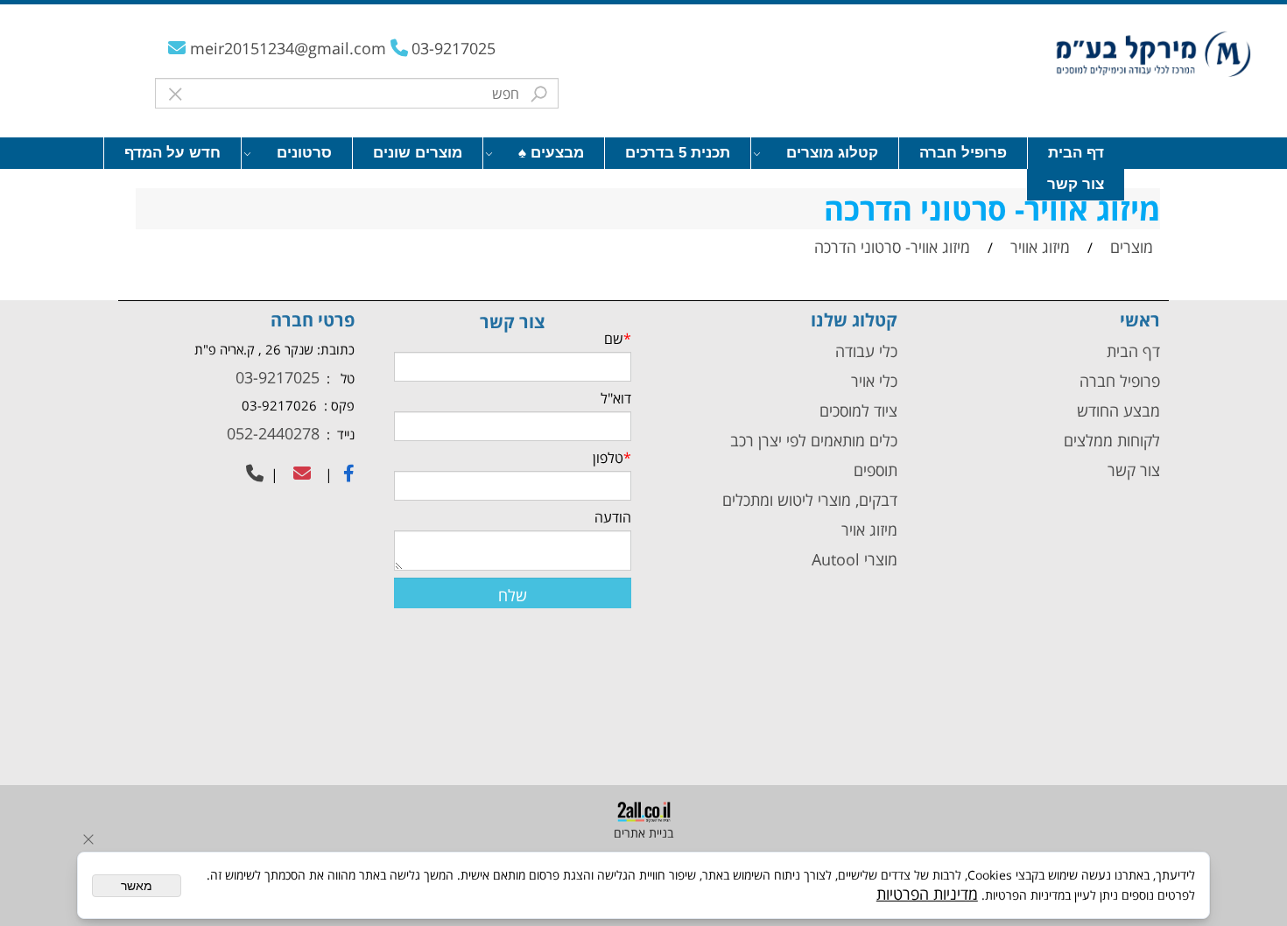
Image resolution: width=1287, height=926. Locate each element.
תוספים (873, 470)
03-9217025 (453, 48)
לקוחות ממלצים (1112, 440)
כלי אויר (874, 380)
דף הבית (1076, 152)
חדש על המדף (172, 152)
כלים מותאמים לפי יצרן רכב (813, 440)
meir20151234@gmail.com (290, 48)
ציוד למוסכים (856, 410)
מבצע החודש (1118, 410)
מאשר (136, 886)
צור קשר (1075, 184)
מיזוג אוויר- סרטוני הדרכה (992, 208)
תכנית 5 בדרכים (677, 152)
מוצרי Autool (854, 559)
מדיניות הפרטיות (927, 893)
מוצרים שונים (417, 152)
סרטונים (304, 152)
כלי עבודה (864, 350)
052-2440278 (271, 433)
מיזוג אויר (869, 529)
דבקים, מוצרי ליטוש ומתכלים (807, 499)
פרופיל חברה (963, 152)
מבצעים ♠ (551, 152)
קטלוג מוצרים (832, 152)
